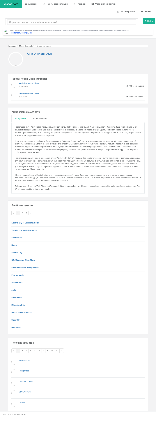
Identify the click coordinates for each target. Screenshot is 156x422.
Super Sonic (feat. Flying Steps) (25, 267)
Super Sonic (16, 297)
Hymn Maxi (16, 327)
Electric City (16, 252)
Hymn (36, 83)
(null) (13, 290)
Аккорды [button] (32, 3)
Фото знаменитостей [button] (105, 3)
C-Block (22, 402)
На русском (20, 118)
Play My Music (17, 275)
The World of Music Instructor (24, 230)
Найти (150, 21)
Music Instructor (25, 360)
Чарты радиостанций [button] (57, 3)
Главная (12, 45)
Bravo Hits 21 (17, 282)
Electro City (16, 237)
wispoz (11, 4)
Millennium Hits (18, 305)
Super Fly (15, 319)
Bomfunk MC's (25, 391)
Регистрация (127, 11)
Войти (147, 11)
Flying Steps (24, 370)
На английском (40, 118)
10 (57, 350)
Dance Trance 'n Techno (21, 312)
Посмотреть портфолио (21, 32)
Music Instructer (26, 45)
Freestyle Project (26, 381)
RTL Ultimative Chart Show (23, 260)
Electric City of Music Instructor (25, 222)
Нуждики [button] (80, 3)
